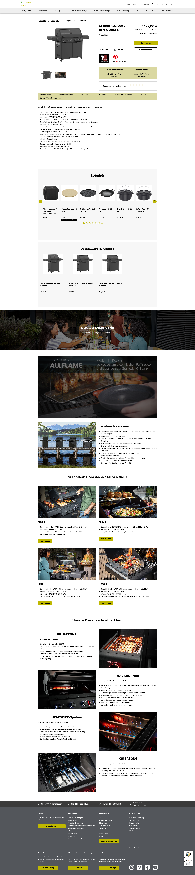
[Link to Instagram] (131, 867)
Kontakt (101, 836)
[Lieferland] (172, 4)
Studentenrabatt (134, 828)
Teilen (120, 50)
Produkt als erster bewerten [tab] (114, 86)
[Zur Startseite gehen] (28, 3)
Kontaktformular (51, 826)
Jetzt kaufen (146, 43)
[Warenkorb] (167, 4)
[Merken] (52, 219)
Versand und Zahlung (106, 820)
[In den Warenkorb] (57, 219)
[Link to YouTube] (155, 867)
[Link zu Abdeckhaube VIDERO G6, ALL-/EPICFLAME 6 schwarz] (51, 193)
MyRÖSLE (132, 831)
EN (134, 848)
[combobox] (137, 4)
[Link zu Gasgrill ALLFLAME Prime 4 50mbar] (82, 267)
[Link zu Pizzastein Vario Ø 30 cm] (69, 193)
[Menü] (192, 852)
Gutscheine (133, 826)
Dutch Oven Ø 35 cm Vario (143, 210)
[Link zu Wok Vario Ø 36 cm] (107, 193)
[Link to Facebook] (147, 867)
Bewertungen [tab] (86, 94)
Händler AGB (103, 828)
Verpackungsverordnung (76, 828)
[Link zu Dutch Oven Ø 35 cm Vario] (144, 193)
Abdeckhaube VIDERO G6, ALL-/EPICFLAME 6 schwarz (50, 211)
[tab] (45, 94)
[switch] (188, 864)
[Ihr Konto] (162, 4)
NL (138, 848)
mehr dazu (114, 77)
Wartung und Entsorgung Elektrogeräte (81, 826)
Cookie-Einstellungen (75, 818)
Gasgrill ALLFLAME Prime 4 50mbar (81, 284)
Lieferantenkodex (105, 831)
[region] (97, 330)
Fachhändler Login (109, 868)
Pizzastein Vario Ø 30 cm (69, 210)
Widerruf (71, 831)
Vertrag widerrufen (109, 841)
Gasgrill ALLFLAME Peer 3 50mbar (51, 284)
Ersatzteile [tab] (103, 94)
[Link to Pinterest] (139, 867)
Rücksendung (103, 834)
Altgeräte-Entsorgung (75, 823)
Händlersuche (134, 823)
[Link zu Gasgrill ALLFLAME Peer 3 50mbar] (53, 267)
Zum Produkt (45, 541)
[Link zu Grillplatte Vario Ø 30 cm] (88, 193)
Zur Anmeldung (48, 868)
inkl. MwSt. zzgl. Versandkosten (146, 30)
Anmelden (78, 868)
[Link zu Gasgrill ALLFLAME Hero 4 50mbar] (112, 267)
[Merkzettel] (158, 4)
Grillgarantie (103, 823)
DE (130, 848)
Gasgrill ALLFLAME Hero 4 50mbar (110, 284)
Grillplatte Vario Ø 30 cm (88, 210)
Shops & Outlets (134, 820)
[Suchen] (152, 4)
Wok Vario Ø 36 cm (105, 210)
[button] (40, 201)
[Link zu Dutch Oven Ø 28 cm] (125, 193)
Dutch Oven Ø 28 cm (124, 210)
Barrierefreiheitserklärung (76, 839)
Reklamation (72, 820)
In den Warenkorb (146, 49)
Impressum (72, 836)
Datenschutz (72, 834)
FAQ (100, 818)
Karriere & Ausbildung (136, 818)
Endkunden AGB (104, 826)
